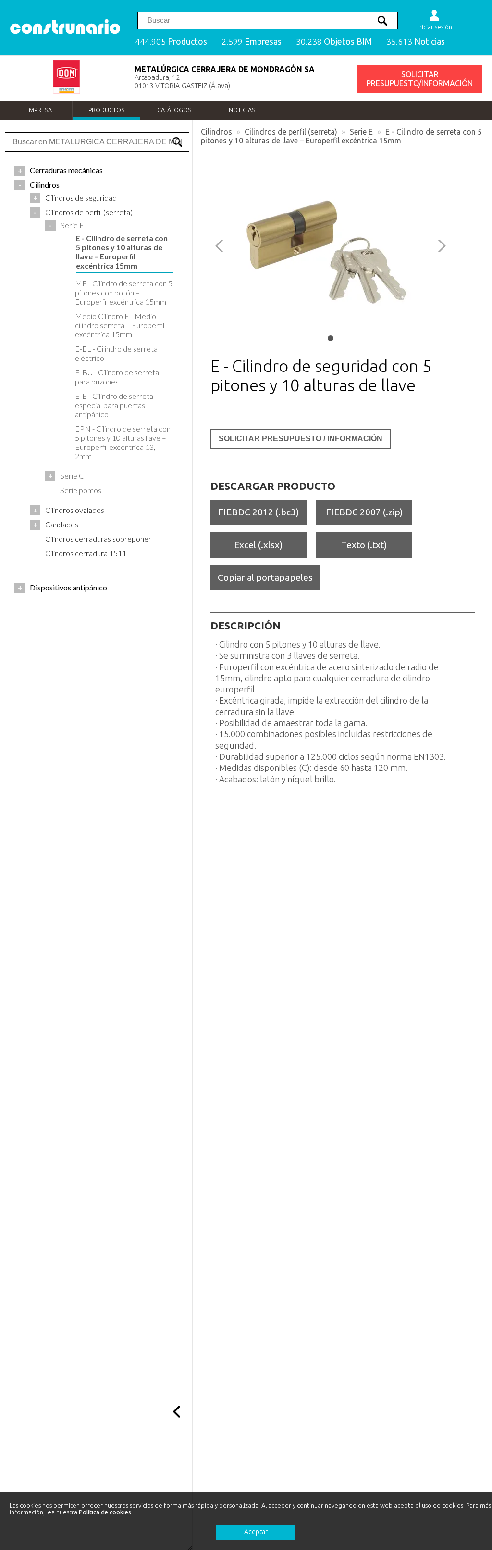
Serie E (361, 132)
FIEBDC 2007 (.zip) (364, 512)
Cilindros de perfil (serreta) (291, 132)
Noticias (242, 109)
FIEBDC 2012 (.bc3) (258, 512)
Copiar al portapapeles (265, 577)
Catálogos (174, 109)
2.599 (251, 41)
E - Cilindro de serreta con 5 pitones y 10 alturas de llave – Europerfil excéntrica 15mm (341, 136)
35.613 (415, 41)
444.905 (171, 41)
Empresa (38, 109)
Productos (106, 109)
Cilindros (216, 132)
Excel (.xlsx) (258, 544)
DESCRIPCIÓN (245, 625)
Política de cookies (105, 1512)
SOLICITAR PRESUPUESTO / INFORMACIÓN (300, 439)
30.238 (334, 41)
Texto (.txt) (364, 544)
